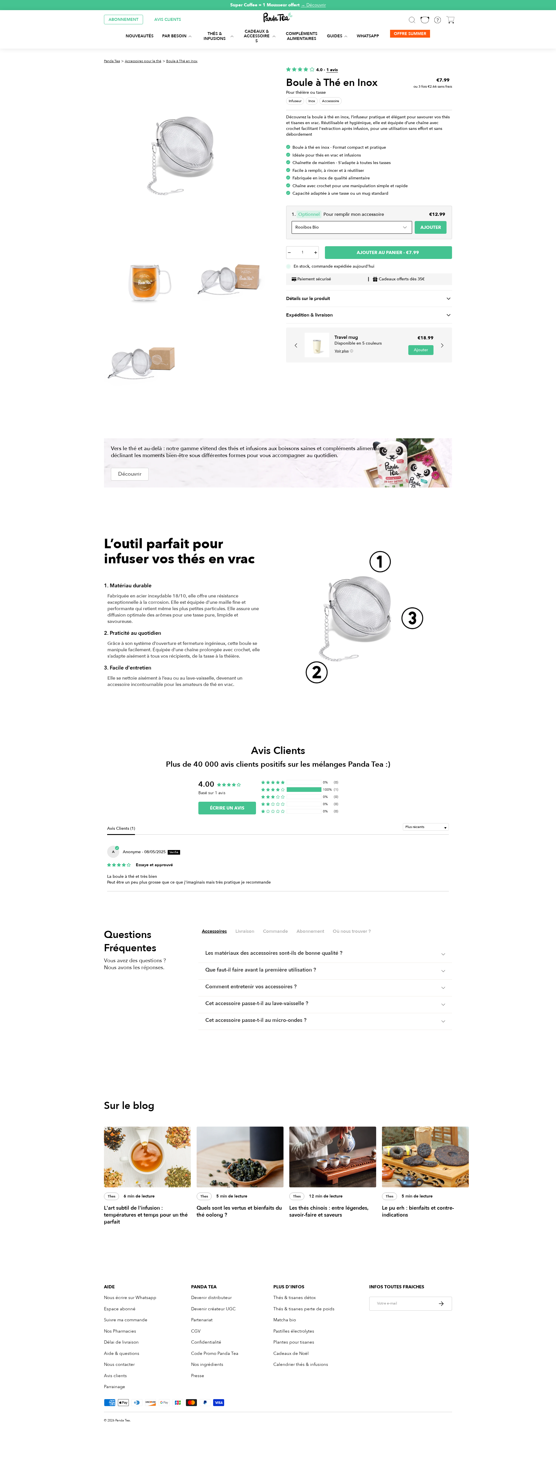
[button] (296, 345)
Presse (197, 1376)
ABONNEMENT (123, 19)
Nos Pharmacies (120, 1331)
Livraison (244, 931)
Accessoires (214, 931)
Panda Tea (112, 61)
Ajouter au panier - (388, 252)
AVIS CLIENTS (167, 19)
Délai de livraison (121, 1342)
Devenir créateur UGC (213, 1309)
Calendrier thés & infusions (300, 1364)
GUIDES (334, 36)
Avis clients (115, 1376)
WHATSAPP (368, 36)
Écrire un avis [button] (227, 808)
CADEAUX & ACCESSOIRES (257, 36)
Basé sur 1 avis (211, 793)
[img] (119, 864)
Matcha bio (284, 1320)
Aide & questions (121, 1353)
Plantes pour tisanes (293, 1342)
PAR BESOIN (174, 36)
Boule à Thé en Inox (181, 61)
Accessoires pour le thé (143, 61)
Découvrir (129, 474)
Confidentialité (206, 1342)
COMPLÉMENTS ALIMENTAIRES (301, 36)
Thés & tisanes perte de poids (303, 1309)
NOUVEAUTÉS (139, 36)
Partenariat (202, 1320)
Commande (275, 931)
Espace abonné (120, 1309)
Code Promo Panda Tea (214, 1353)
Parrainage (114, 1387)
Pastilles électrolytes (293, 1331)
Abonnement (310, 931)
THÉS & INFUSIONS (215, 36)
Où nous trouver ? (352, 931)
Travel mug (346, 337)
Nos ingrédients (207, 1364)
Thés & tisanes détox (294, 1297)
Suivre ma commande (125, 1320)
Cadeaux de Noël (291, 1353)
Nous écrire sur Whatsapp (130, 1297)
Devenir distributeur (211, 1297)
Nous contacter (119, 1364)
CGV (195, 1331)
